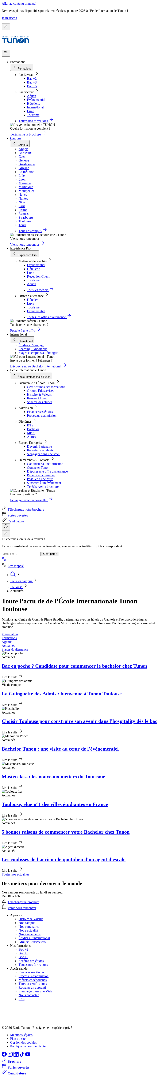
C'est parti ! (50, 553)
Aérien (31, 96)
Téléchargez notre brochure (26, 509)
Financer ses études (40, 412)
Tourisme (33, 115)
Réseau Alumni (37, 398)
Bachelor (33, 429)
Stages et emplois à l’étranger (38, 353)
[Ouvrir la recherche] (6, 526)
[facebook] (5, 1055)
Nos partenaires (29, 926)
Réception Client (38, 276)
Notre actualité (28, 930)
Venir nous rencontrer (22, 908)
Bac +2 (32, 78)
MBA (31, 433)
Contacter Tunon (38, 467)
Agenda (7, 642)
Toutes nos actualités (15, 874)
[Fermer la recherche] (6, 533)
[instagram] (11, 1055)
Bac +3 (32, 82)
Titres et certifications (33, 983)
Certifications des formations (46, 387)
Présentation (10, 634)
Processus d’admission (34, 976)
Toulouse (16, 587)
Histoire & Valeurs (39, 394)
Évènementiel (36, 99)
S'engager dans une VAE (43, 454)
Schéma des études (39, 402)
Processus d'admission (42, 415)
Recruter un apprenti (32, 987)
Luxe (30, 111)
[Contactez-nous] (4, 560)
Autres (31, 436)
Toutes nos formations (33, 964)
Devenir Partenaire (39, 446)
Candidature (16, 521)
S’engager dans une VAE (35, 991)
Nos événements (29, 934)
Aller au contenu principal (19, 3)
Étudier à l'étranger (31, 345)
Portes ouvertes (18, 515)
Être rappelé (16, 566)
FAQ (22, 999)
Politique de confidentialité (28, 1046)
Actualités (8, 645)
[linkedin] (16, 1055)
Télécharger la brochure (43, 486)
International (35, 107)
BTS (30, 425)
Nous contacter (29, 995)
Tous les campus (21, 581)
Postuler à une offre (40, 479)
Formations (9, 638)
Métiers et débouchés (33, 980)
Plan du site (18, 1038)
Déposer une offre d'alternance (47, 471)
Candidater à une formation (45, 464)
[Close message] (6, 26)
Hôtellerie (33, 103)
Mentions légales (21, 1035)
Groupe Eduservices (40, 390)
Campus (15, 138)
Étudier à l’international (34, 938)
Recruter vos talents (40, 450)
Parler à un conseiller (41, 475)
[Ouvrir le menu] (6, 53)
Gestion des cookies (23, 1042)
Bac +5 (32, 86)
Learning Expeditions (33, 349)
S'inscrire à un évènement (44, 483)
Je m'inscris (9, 18)
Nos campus (27, 923)
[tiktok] (22, 1055)
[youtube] (27, 1055)
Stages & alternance (15, 649)
